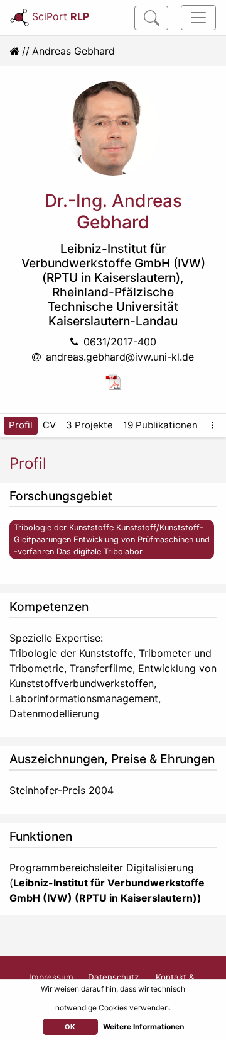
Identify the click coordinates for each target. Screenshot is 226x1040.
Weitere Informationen (143, 1026)
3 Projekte (89, 425)
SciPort (60, 16)
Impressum (51, 977)
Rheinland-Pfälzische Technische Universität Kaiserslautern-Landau (113, 306)
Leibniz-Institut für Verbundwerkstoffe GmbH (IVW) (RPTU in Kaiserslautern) (113, 263)
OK (70, 1026)
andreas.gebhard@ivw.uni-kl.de (120, 356)
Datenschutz (113, 977)
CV (49, 425)
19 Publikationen (160, 425)
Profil (21, 425)
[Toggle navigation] (198, 17)
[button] (212, 426)
